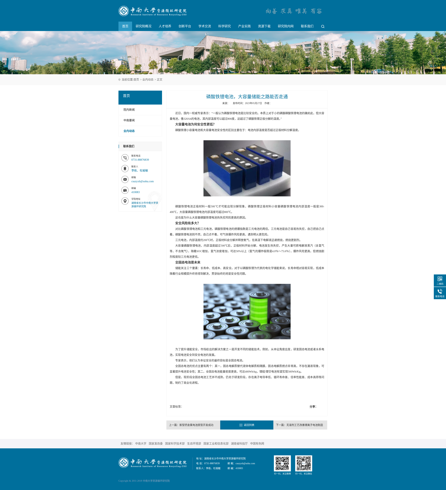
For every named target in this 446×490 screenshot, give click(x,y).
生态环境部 (194, 443)
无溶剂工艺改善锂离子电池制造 (304, 425)
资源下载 (264, 26)
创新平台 (185, 26)
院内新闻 (129, 109)
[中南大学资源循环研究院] (152, 462)
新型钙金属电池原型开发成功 (196, 425)
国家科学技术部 (175, 443)
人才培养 (165, 26)
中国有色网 (257, 443)
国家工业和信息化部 (216, 443)
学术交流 (204, 26)
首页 (125, 26)
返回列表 (249, 425)
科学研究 (224, 26)
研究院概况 (143, 26)
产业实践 (244, 26)
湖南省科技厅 (239, 443)
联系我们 (307, 26)
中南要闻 (129, 120)
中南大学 (140, 443)
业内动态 (147, 79)
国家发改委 (156, 443)
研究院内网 (286, 26)
